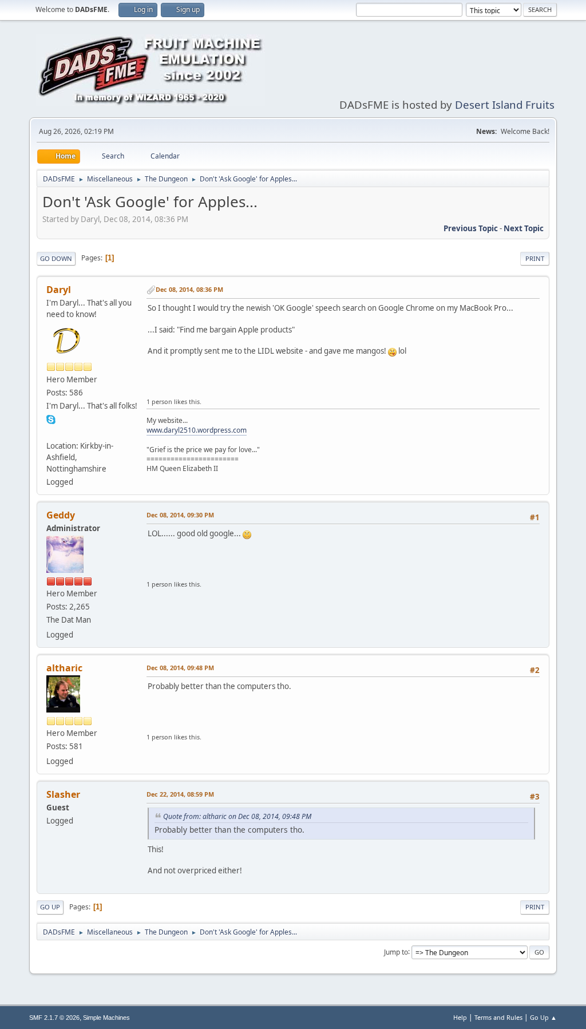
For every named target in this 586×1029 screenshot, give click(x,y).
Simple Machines (106, 1017)
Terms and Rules (498, 1017)
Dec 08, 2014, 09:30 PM (180, 514)
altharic (64, 668)
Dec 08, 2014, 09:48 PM (180, 667)
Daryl (58, 289)
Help (460, 1017)
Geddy (60, 515)
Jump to (396, 951)
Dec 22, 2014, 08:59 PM (180, 794)
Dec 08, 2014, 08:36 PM (189, 289)
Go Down (56, 258)
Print (534, 258)
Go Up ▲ (543, 1017)
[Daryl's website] (51, 432)
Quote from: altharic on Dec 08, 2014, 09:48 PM (237, 816)
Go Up (50, 907)
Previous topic (471, 228)
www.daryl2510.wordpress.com (196, 430)
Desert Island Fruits (505, 104)
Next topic (524, 228)
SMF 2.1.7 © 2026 (54, 1017)
